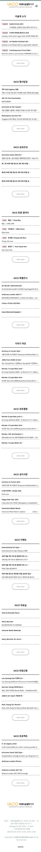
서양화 (4, 220)
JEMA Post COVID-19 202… (12, 360)
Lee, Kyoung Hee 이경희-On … (13, 678)
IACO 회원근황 (21, 670)
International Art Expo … (11, 547)
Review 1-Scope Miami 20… (12, 443)
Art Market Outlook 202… (19, 41)
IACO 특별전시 (21, 278)
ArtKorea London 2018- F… (12, 294)
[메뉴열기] (36, 5)
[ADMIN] (20, 847)
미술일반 (5, 24)
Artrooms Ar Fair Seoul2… (12, 107)
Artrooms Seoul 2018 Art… (12, 155)
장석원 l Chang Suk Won (17, 238)
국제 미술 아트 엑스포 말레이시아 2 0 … (15, 556)
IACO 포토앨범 (21, 408)
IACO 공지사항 (21, 474)
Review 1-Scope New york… (13, 368)
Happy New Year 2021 (10, 499)
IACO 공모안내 (21, 147)
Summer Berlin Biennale (11, 630)
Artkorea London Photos (11, 761)
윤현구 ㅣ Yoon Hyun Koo (17, 246)
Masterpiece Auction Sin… (12, 115)
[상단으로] (36, 847)
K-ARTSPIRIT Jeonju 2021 (11, 491)
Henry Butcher (7, 621)
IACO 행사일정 (21, 81)
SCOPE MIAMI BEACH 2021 (19, 33)
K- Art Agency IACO (9, 743)
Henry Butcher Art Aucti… (12, 639)
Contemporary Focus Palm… (20, 50)
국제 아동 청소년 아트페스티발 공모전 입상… (17, 574)
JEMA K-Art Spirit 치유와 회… (13, 696)
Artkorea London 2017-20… (12, 770)
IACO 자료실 (21, 605)
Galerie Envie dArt (16, 24)
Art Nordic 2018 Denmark (12, 285)
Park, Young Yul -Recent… (12, 704)
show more (20, 63)
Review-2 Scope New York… (12, 377)
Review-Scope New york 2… (13, 416)
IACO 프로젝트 (21, 736)
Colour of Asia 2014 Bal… (11, 303)
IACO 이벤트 (21, 539)
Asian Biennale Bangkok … (12, 312)
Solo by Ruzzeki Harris (10, 613)
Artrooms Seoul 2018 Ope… (13, 752)
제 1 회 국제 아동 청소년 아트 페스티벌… (16, 163)
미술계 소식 (20, 16)
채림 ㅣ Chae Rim (14, 220)
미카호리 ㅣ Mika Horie (16, 229)
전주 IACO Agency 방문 (10, 89)
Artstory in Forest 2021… (12, 351)
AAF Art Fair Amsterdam (11, 98)
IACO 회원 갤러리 (20, 212)
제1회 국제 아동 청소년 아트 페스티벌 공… (16, 172)
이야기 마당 (20, 343)
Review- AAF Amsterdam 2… (13, 434)
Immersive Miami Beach (11, 508)
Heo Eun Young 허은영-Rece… (13, 687)
